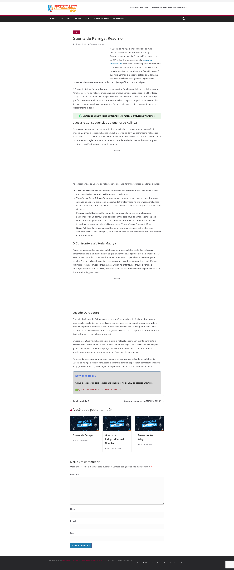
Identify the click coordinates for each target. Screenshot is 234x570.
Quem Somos (174, 563)
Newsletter (118, 19)
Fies (69, 19)
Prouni (78, 19)
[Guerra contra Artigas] (149, 417)
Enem (61, 19)
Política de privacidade (151, 563)
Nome (74, 509)
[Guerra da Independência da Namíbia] (117, 417)
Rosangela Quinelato (97, 44)
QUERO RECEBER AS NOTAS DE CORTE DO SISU (100, 389)
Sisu (87, 19)
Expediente (164, 563)
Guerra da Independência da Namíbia (115, 439)
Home (52, 19)
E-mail (73, 521)
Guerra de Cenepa (83, 435)
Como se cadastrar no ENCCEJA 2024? (142, 401)
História (76, 32)
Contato (183, 563)
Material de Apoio (101, 19)
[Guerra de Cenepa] (84, 417)
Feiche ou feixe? (81, 401)
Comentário (76, 474)
